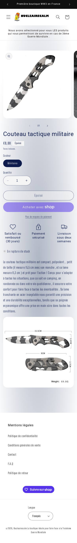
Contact (12, 454)
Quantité (7, 172)
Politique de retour (18, 473)
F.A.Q (10, 463)
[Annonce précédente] (7, 4)
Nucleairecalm (20, 528)
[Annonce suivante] (69, 4)
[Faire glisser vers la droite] (47, 125)
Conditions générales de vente (24, 445)
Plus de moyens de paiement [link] (38, 216)
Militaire (15, 164)
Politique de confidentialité (23, 436)
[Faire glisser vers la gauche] (29, 125)
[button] (8, 17)
